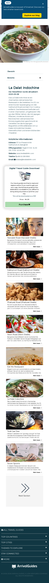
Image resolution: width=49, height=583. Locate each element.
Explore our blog (31, 15)
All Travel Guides (13, 530)
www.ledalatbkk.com (25, 153)
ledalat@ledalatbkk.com (25, 159)
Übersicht (11, 71)
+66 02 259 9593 (23, 156)
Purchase (23, 204)
